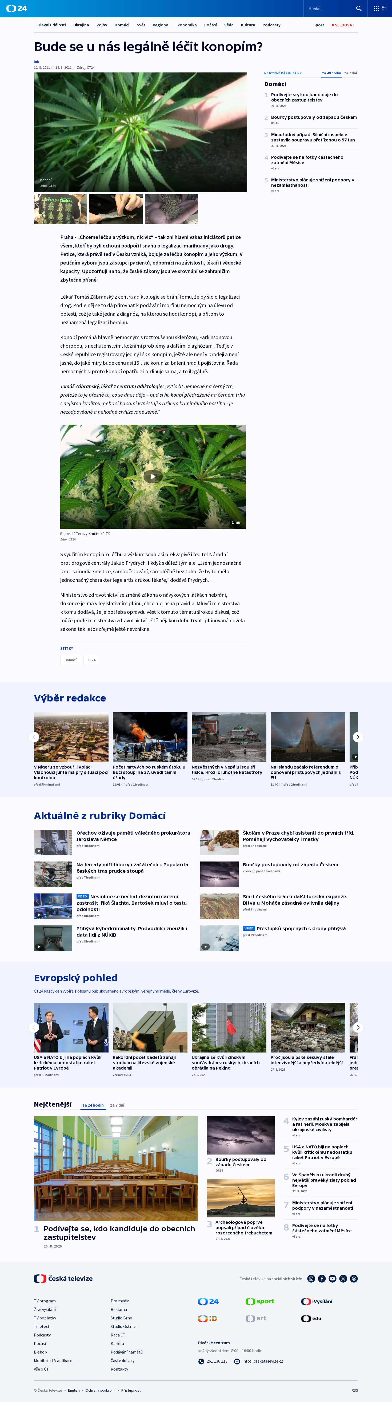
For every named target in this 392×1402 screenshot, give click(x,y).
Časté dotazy (122, 1360)
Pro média (120, 1300)
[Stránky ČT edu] (311, 1318)
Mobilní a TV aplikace (53, 1360)
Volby (102, 24)
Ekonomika (186, 24)
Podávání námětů (127, 1352)
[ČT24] (16, 8)
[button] (153, 477)
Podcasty (272, 24)
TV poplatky (45, 1317)
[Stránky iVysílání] (317, 1301)
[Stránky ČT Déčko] (207, 1318)
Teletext (42, 1326)
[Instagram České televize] (311, 1278)
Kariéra (117, 1343)
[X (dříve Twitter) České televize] (343, 1278)
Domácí (122, 24)
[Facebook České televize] (322, 1278)
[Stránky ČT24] (208, 1301)
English (73, 1390)
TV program (45, 1300)
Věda (229, 24)
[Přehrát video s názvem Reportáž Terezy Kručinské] (153, 476)
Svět (141, 24)
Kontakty (119, 1369)
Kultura (248, 24)
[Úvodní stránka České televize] (64, 1278)
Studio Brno (121, 1317)
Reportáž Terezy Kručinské (82, 533)
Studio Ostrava (124, 1326)
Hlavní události (52, 24)
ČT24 (91, 659)
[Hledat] (358, 8)
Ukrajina (81, 24)
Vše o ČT (41, 1369)
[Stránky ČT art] (256, 1318)
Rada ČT (118, 1335)
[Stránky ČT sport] (260, 1301)
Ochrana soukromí (100, 1390)
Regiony (160, 24)
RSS (355, 1390)
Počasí (210, 24)
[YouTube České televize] (332, 1278)
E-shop (40, 1352)
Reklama (119, 1309)
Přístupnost (131, 1390)
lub (36, 61)
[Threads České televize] (354, 1278)
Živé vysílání (45, 1309)
